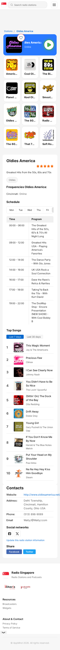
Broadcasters (9, 604)
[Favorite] (21, 38)
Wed (29, 209)
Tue (21, 209)
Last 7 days (15, 336)
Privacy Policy (10, 623)
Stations (8, 31)
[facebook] (9, 533)
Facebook (14, 551)
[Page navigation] (54, 5)
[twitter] (17, 533)
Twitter (29, 551)
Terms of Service (11, 627)
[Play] (49, 45)
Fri (47, 209)
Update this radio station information (25, 540)
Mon (11, 209)
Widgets (7, 608)
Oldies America (24, 31)
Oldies (12, 180)
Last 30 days (34, 336)
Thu (39, 209)
